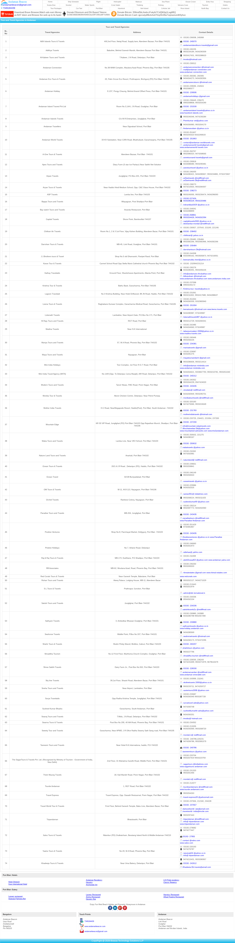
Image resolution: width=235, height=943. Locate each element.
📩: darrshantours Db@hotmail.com (195, 250)
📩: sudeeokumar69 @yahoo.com (194, 502)
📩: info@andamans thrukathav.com (195, 274)
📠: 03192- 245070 (188, 41)
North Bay (205, 8)
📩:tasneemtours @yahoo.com (193, 752)
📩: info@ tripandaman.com (192, 822)
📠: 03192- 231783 (188, 410)
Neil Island (144, 8)
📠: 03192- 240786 (188, 748)
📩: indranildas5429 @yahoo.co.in (194, 205)
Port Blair (99, 8)
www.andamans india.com (219, 279)
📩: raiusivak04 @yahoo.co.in (192, 853)
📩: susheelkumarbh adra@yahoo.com (197, 711)
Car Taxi (79, 8)
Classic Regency (170, 882)
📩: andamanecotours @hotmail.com (196, 82)
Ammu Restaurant (93, 897)
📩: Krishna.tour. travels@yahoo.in (195, 289)
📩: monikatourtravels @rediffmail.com (196, 398)
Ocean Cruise (190, 2)
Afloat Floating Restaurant (173, 897)
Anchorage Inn (91, 885)
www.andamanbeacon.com (94, 926)
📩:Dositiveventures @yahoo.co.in (194, 537)
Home (50, 2)
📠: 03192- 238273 (188, 191)
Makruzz (139, 2)
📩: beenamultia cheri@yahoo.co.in (195, 260)
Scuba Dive (51, 5)
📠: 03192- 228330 (188, 668)
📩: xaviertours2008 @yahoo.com (194, 690)
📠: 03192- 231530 (188, 106)
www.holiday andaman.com (191, 628)
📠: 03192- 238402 (188, 231)
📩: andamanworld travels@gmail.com (196, 145)
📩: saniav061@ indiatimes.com (194, 494)
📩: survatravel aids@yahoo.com (194, 703)
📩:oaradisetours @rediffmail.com (194, 518)
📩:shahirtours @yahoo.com (192, 648)
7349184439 (89, 921)
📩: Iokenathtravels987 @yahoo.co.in (196, 317)
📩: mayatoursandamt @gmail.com (195, 358)
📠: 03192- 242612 (188, 863)
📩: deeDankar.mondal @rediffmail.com (197, 224)
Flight (98, 2)
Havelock (121, 8)
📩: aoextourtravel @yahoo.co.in (194, 168)
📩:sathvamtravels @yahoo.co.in (194, 626)
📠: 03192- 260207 (188, 644)
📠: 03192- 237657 (188, 805)
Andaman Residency (94, 880)
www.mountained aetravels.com (193, 431)
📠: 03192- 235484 (188, 246)
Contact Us (225, 8)
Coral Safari (115, 5)
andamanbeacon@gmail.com (95, 931)
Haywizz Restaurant (171, 895)
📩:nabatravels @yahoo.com (192, 447)
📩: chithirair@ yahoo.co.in (191, 235)
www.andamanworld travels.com (194, 147)
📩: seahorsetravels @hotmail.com (195, 636)
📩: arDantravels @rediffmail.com (194, 178)
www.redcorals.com (188, 576)
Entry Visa (210, 2)
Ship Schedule (73, 2)
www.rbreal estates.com (216, 573)
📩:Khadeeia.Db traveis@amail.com (195, 867)
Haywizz (89, 882)
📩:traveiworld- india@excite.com (194, 811)
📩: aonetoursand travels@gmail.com (196, 158)
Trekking (140, 5)
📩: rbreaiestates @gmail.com (193, 573)
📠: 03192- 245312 (188, 376)
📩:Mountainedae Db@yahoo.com (195, 428)
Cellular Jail (165, 8)
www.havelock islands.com (191, 113)
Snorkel (68, 5)
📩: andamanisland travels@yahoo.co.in (197, 110)
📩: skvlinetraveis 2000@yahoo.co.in (196, 682)
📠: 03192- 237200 (188, 422)
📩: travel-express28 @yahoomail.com (196, 797)
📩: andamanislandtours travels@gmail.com (199, 45)
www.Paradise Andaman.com (192, 521)
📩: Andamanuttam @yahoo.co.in (194, 128)
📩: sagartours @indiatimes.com (194, 764)
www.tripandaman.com (190, 824)
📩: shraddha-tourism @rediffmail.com (196, 656)
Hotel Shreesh (14, 882)
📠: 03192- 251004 (188, 305)
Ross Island (185, 8)
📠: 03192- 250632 (188, 443)
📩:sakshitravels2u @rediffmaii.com (195, 609)
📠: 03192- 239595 (188, 92)
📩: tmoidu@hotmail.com (191, 59)
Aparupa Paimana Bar (17, 899)
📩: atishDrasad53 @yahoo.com (194, 560)
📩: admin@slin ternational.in (192, 593)
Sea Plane (166, 2)
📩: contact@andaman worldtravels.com (197, 143)
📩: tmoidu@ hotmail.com (191, 718)
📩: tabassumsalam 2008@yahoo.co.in (197, 331)
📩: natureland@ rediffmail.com (193, 460)
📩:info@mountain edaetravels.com (195, 426)
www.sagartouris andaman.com (193, 767)
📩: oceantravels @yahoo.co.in (193, 481)
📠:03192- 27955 (187, 836)
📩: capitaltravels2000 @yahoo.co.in (195, 221)
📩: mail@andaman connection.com (195, 70)
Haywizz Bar (91, 899)
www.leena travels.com (217, 309)
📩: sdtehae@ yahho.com (191, 552)
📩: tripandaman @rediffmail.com (194, 819)
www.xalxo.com (186, 843)
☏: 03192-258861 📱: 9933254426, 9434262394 (193, 216)
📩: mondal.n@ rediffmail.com (193, 735)
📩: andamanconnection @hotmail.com (197, 67)
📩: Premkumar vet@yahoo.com (194, 121)
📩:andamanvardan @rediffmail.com (195, 672)
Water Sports (89, 5)
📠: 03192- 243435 (188, 386)
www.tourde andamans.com (192, 789)
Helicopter (117, 2)
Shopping (227, 2)
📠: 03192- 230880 (188, 622)
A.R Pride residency (171, 880)
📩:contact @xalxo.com (190, 840)
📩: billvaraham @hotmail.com (193, 276)
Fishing (161, 5)
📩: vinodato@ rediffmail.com (192, 390)
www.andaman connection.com (193, 72)
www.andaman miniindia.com (192, 368)
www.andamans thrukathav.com (193, 279)
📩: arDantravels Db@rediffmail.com (195, 180)
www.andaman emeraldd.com (192, 675)
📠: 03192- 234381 (188, 344)
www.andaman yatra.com (219, 560)
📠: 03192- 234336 (188, 606)
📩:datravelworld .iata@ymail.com (194, 809)
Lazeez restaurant (15, 896)
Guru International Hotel (17, 884)
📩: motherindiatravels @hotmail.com (196, 414)
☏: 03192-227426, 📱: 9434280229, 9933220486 (193, 199)
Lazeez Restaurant (93, 895)
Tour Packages (55, 8)
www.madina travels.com (190, 333)
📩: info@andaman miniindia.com (194, 366)
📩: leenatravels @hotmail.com (193, 309)
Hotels (225, 5)
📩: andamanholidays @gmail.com (195, 96)
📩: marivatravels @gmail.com (193, 348)
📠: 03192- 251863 (188, 139)
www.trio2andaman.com (218, 431)
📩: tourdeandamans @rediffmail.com (196, 787)
